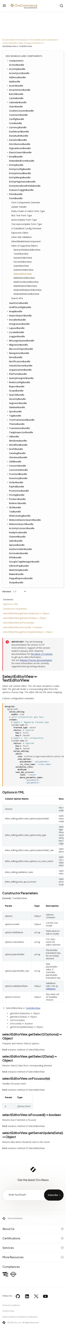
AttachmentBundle (19, 89)
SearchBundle (16, 394)
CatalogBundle (17, 453)
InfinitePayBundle (19, 565)
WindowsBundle (18, 440)
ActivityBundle (17, 68)
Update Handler (19, 206)
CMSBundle (15, 461)
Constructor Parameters (15, 608)
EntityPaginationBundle (22, 181)
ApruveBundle (17, 544)
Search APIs (17, 298)
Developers (23, 39)
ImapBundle (15, 311)
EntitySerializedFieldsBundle (25, 185)
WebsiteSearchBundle (21, 524)
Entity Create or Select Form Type (28, 211)
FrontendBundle (18, 473)
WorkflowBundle (18, 444)
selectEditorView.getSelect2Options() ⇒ (26, 613)
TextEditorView (21, 253)
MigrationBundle (18, 344)
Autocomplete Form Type (24, 219)
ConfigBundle (16, 118)
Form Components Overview (25, 202)
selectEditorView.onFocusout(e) (18, 622)
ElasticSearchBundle (20, 152)
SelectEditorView (22, 273)
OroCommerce (15, 1218)
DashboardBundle (19, 131)
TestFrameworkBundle (22, 419)
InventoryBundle (18, 478)
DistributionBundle (19, 144)
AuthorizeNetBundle (20, 549)
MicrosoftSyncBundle (21, 348)
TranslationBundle (19, 428)
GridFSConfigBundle (20, 307)
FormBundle (16, 198)
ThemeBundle (17, 423)
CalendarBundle (18, 102)
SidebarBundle (17, 407)
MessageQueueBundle (21, 340)
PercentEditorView (23, 261)
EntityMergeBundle (20, 177)
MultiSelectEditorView (24, 277)
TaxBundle (15, 511)
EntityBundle (16, 164)
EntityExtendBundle (20, 173)
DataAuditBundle (18, 135)
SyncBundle (15, 411)
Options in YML (10, 604)
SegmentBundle (18, 403)
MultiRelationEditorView (25, 285)
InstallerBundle (17, 319)
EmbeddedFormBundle (21, 160)
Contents (8, 599)
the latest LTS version (41, 654)
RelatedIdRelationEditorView (27, 289)
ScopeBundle (16, 390)
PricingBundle (16, 494)
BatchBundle (16, 93)
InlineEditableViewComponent (26, 241)
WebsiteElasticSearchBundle (25, 519)
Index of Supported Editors (30, 43)
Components (16, 60)
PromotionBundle (19, 490)
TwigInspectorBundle (21, 432)
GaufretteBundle (18, 302)
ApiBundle (14, 81)
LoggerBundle (17, 336)
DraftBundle (16, 448)
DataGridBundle (18, 139)
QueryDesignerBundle (21, 378)
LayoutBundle (17, 328)
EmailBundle (16, 156)
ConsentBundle (17, 465)
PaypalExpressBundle (21, 578)
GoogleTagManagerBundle (24, 561)
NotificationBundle (19, 361)
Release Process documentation (36, 660)
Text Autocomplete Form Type (26, 224)
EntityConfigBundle (20, 169)
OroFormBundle (9, 43)
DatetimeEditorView (23, 269)
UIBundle (14, 436)
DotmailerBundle (18, 553)
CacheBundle (16, 98)
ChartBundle (16, 106)
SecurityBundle (17, 398)
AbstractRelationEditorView (27, 249)
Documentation (9, 39)
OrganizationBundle (20, 369)
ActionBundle (16, 64)
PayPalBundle (16, 486)
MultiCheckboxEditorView (26, 281)
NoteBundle (15, 357)
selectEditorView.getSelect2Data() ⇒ (24, 618)
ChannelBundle (17, 536)
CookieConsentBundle (21, 110)
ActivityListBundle (19, 73)
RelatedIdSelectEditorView (26, 293)
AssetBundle (16, 85)
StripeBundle (16, 582)
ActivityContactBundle (21, 528)
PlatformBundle (18, 373)
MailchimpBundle (18, 569)
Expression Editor (19, 232)
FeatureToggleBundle (21, 189)
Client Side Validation (21, 237)
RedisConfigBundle (19, 382)
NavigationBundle (19, 353)
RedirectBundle (17, 503)
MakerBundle (16, 574)
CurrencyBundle (18, 127)
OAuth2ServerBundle (20, 365)
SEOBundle (15, 507)
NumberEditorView (23, 257)
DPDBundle (15, 557)
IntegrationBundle (19, 323)
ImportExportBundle (20, 315)
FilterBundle (16, 194)
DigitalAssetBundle (20, 148)
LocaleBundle (16, 332)
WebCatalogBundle (20, 515)
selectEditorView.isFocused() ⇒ (22, 627)
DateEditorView (21, 265)
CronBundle (15, 123)
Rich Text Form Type (21, 215)
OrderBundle (16, 482)
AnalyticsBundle (18, 532)
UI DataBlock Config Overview (26, 228)
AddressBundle (17, 77)
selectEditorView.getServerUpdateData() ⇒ (27, 631)
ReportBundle (16, 386)
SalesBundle (16, 540)
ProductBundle (17, 499)
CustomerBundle (18, 469)
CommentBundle (18, 114)
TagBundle (15, 415)
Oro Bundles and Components (43, 39)
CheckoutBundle (18, 457)
